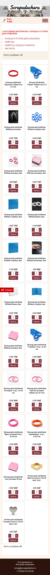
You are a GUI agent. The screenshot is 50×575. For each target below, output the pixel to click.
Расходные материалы (15, 31)
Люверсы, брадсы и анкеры (20, 45)
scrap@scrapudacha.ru (38, 13)
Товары (8, 289)
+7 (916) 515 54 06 (9, 13)
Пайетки (9, 41)
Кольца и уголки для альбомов (22, 38)
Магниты (10, 48)
